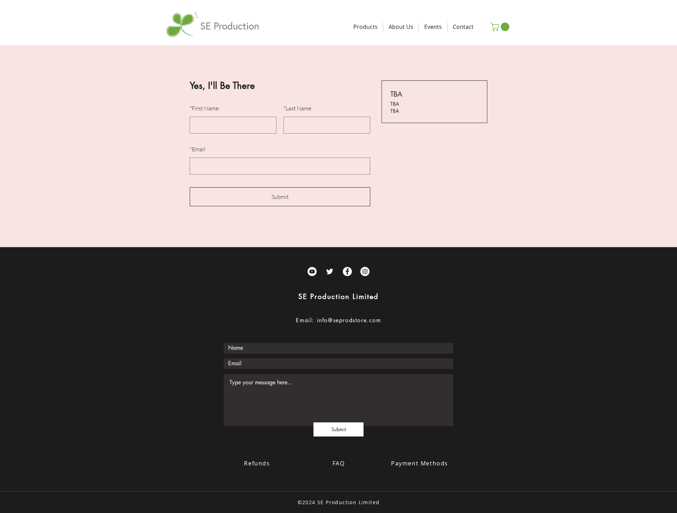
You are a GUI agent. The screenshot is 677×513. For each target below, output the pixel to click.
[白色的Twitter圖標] (329, 271)
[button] (500, 27)
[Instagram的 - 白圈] (365, 271)
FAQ (339, 463)
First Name (204, 108)
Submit (280, 196)
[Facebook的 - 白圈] (347, 271)
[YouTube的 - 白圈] (312, 271)
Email (197, 149)
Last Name (297, 108)
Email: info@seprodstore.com (338, 320)
